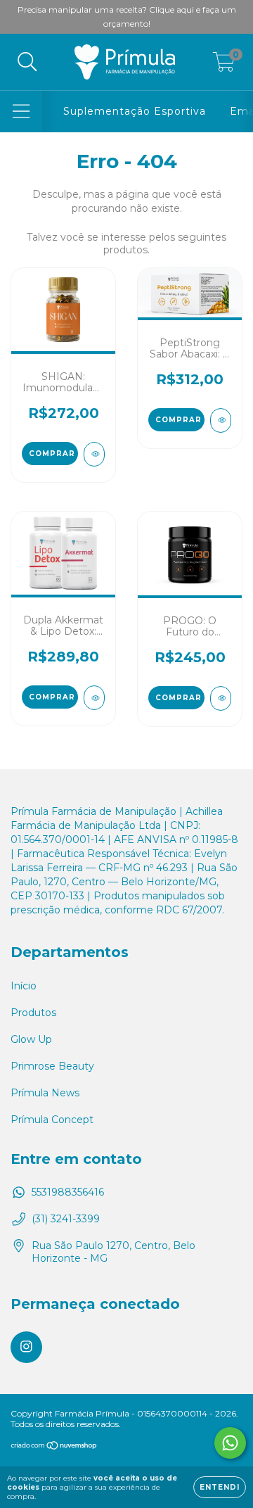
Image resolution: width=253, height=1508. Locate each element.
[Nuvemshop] (54, 1447)
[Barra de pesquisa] (27, 62)
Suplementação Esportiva (134, 111)
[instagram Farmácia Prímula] (26, 1347)
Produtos (33, 1012)
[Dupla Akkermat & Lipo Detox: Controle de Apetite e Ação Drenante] (94, 697)
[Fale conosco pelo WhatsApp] (230, 1443)
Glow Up (31, 1039)
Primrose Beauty (52, 1066)
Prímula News (45, 1092)
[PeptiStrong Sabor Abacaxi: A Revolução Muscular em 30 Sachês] (220, 420)
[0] (223, 65)
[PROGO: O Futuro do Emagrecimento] (220, 698)
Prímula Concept (52, 1119)
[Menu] (21, 111)
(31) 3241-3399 (66, 1218)
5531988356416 (68, 1192)
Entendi (220, 1487)
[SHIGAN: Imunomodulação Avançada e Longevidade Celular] (94, 454)
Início (24, 986)
